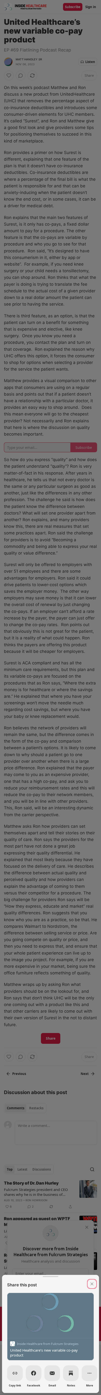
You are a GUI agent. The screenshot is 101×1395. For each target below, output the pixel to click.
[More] (89, 1373)
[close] (92, 1284)
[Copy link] (15, 1373)
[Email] (52, 1373)
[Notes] (71, 1373)
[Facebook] (33, 1373)
